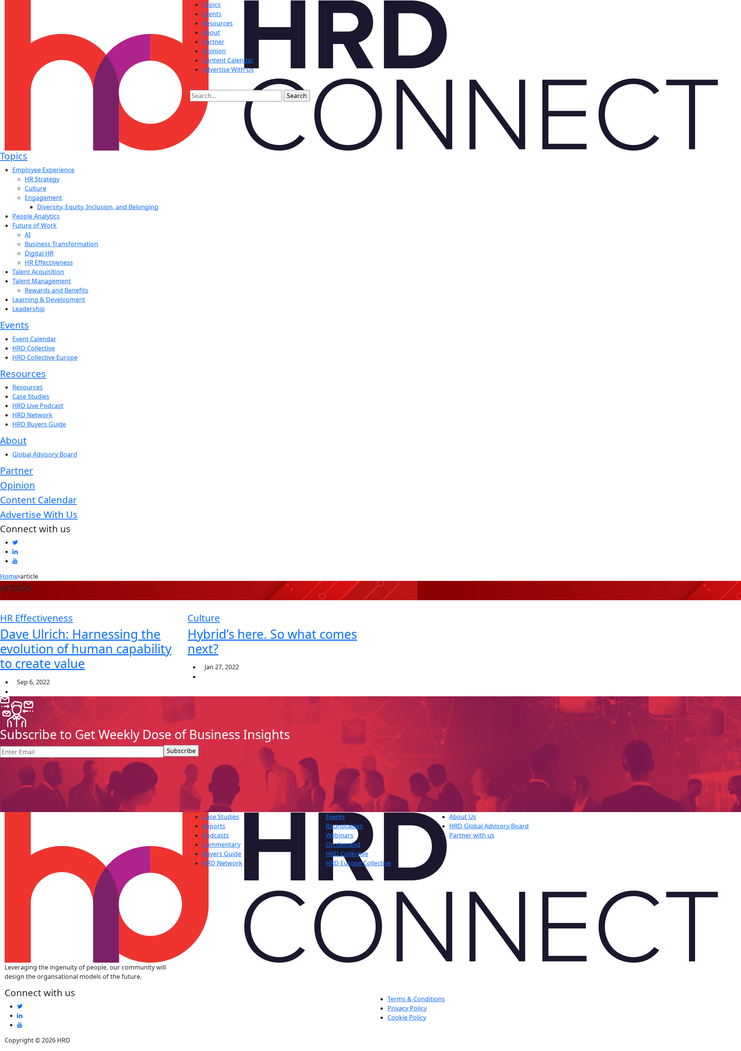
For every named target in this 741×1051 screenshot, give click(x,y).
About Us (462, 816)
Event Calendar (34, 339)
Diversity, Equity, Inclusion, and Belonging (97, 207)
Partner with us (471, 835)
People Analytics (36, 216)
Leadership (28, 309)
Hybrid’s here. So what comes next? (272, 641)
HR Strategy (42, 179)
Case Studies (30, 396)
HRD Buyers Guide (39, 424)
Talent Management (41, 281)
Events (212, 14)
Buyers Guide (221, 854)
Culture (35, 188)
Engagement (43, 197)
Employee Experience (43, 170)
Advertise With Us (228, 69)
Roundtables (344, 826)
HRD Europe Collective (358, 863)
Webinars (340, 835)
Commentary (221, 844)
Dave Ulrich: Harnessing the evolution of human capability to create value (85, 649)
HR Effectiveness (49, 262)
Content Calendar (228, 60)
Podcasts (215, 835)
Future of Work (34, 225)
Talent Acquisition (38, 271)
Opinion (214, 51)
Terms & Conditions (416, 999)
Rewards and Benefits (56, 290)
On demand (343, 844)
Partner (213, 41)
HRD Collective (33, 348)
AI (27, 234)
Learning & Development (48, 299)
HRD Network (32, 415)
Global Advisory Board (44, 454)
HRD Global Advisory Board (489, 826)
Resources (217, 23)
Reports (213, 826)
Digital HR (39, 253)
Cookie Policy (406, 1017)
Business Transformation (61, 244)
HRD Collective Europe (45, 357)
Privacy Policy (407, 1008)
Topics (211, 4)
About (211, 32)
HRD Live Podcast (37, 405)
